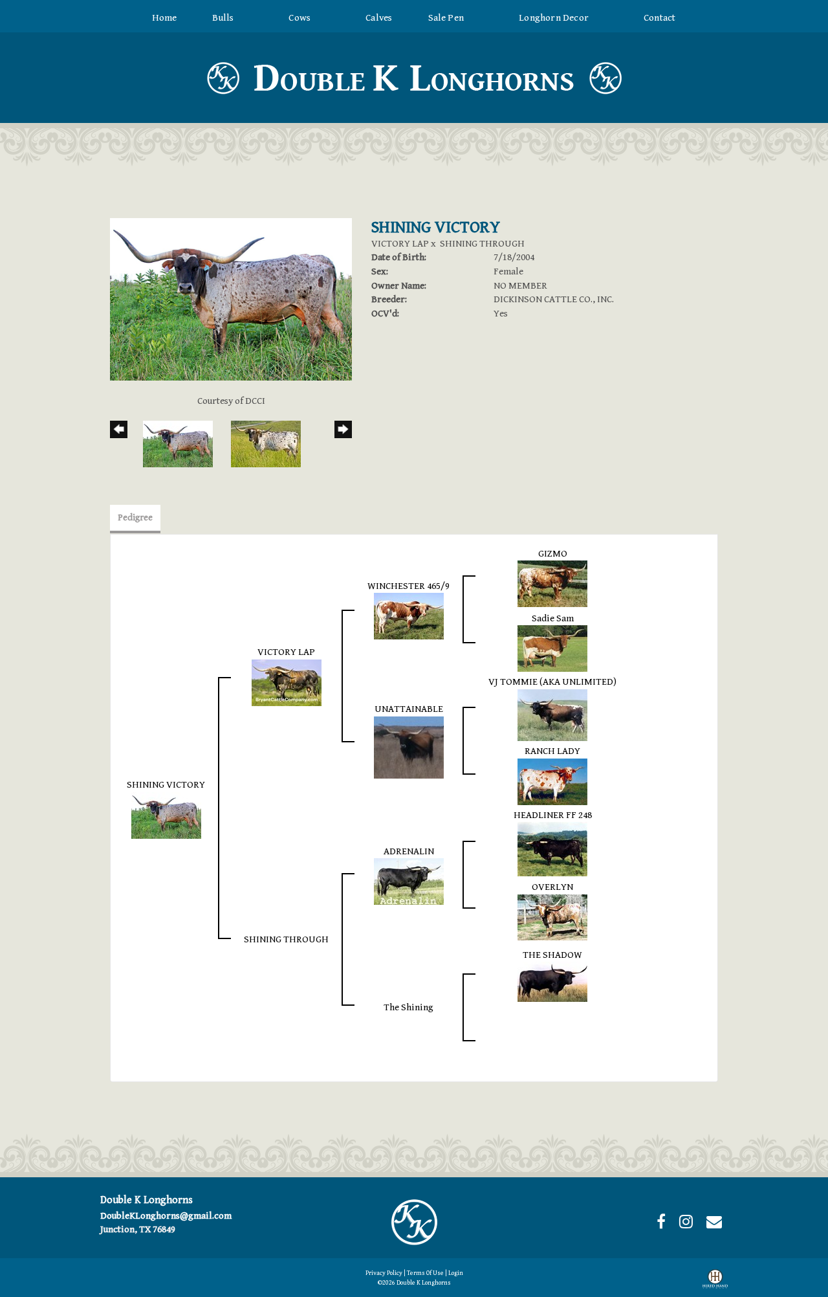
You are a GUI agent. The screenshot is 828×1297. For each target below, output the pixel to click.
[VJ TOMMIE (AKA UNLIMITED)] (552, 714)
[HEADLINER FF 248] (552, 848)
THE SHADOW (552, 954)
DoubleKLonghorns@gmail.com (166, 1215)
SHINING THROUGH (482, 243)
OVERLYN (552, 886)
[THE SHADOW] (552, 980)
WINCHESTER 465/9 (408, 586)
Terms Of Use (425, 1273)
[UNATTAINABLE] (409, 746)
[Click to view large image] (231, 298)
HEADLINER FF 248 (553, 815)
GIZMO (552, 553)
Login (455, 1273)
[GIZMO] (552, 583)
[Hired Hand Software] (715, 1281)
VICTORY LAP (400, 243)
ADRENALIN (409, 851)
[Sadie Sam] (552, 648)
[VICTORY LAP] (286, 681)
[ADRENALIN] (409, 881)
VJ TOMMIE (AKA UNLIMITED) (552, 681)
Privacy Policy (383, 1273)
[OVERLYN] (552, 916)
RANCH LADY (552, 751)
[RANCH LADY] (552, 780)
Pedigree (135, 518)
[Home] (414, 1221)
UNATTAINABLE (409, 709)
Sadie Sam (553, 618)
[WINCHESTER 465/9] (409, 615)
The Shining (408, 1007)
